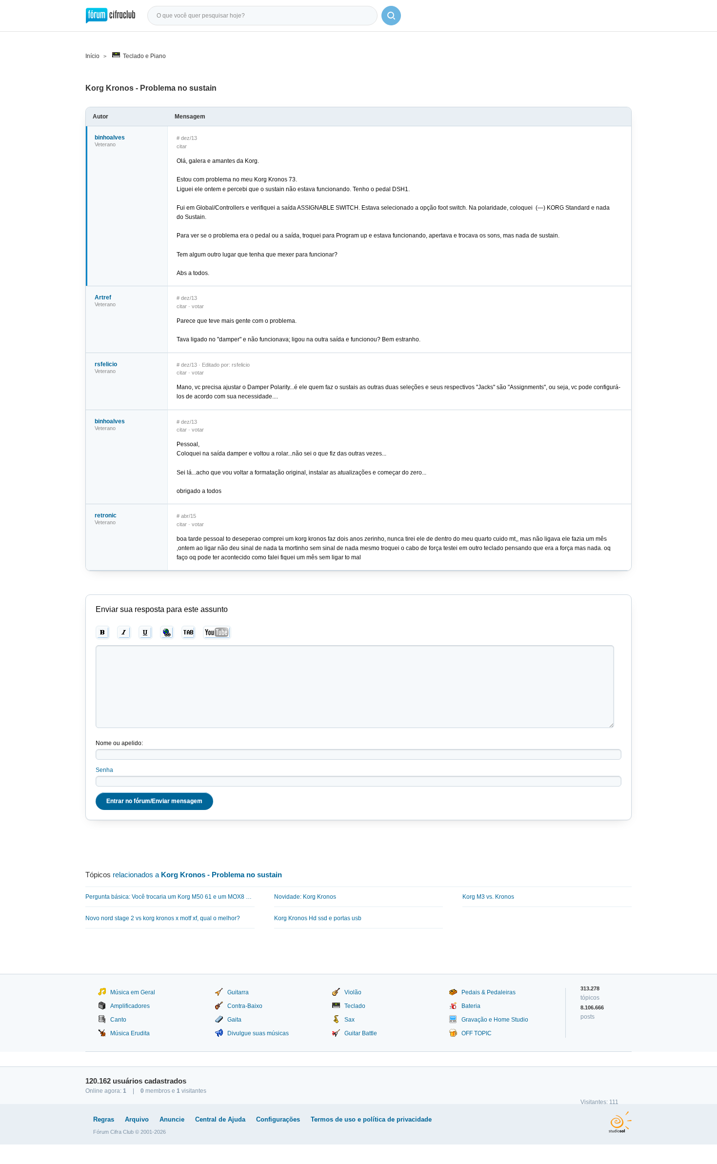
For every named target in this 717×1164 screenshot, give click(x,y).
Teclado (354, 1006)
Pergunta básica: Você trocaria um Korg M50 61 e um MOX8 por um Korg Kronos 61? (170, 896)
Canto (118, 1019)
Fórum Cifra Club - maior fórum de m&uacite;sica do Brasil (110, 15)
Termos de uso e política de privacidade (371, 1119)
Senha (104, 770)
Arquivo (137, 1119)
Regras (103, 1119)
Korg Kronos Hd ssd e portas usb (317, 918)
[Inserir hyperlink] (167, 632)
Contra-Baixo (244, 1006)
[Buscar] (391, 15)
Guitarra (238, 992)
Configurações (278, 1119)
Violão (352, 992)
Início (92, 56)
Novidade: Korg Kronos (305, 896)
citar (182, 146)
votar (198, 306)
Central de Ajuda (220, 1119)
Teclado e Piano (144, 56)
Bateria (470, 1006)
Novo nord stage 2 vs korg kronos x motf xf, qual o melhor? (162, 918)
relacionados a (197, 874)
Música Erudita (130, 1033)
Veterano (105, 144)
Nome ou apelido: (119, 743)
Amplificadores (130, 1006)
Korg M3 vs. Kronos (488, 896)
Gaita (234, 1019)
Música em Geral (132, 992)
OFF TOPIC (476, 1033)
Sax (349, 1019)
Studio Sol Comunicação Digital (620, 1122)
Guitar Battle (360, 1033)
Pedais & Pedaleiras (488, 992)
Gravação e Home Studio (494, 1019)
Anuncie (171, 1119)
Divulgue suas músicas (258, 1033)
